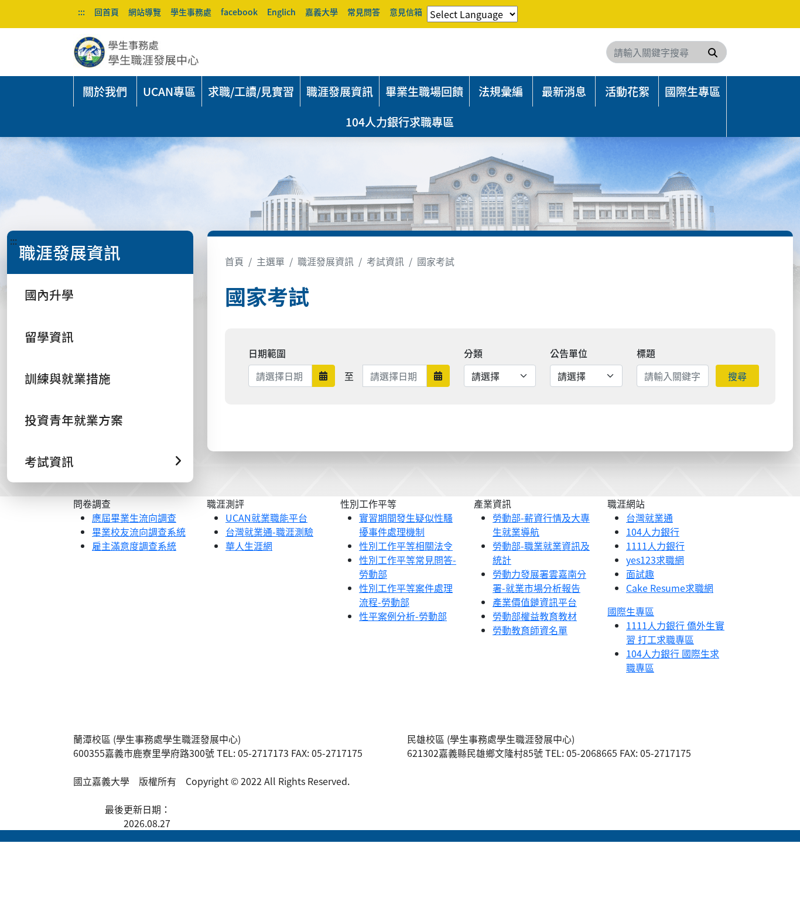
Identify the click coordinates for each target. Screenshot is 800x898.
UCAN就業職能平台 (266, 517)
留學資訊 (49, 336)
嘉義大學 (321, 12)
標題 (646, 353)
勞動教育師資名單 (530, 630)
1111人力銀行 (655, 546)
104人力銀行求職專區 (400, 122)
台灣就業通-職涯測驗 (269, 532)
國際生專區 (692, 91)
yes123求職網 (655, 560)
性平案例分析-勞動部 (403, 616)
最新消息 (564, 91)
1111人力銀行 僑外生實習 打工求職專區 (675, 632)
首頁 (234, 261)
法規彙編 (500, 91)
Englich (281, 12)
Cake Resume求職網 (669, 588)
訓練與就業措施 (68, 378)
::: (81, 12)
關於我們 (105, 91)
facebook (239, 12)
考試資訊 (385, 261)
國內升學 (49, 294)
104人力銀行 (652, 532)
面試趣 (640, 574)
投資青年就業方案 (74, 420)
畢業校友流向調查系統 (139, 532)
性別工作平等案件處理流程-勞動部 (406, 595)
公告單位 (568, 353)
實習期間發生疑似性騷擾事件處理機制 (406, 524)
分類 (473, 353)
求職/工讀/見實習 (251, 91)
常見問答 (363, 12)
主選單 (271, 261)
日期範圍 (267, 353)
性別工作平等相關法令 (406, 546)
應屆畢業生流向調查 (134, 517)
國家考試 (435, 261)
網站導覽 (144, 12)
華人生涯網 (248, 546)
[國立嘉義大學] (136, 52)
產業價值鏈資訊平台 (535, 602)
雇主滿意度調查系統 (134, 546)
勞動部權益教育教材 (535, 616)
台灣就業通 (649, 517)
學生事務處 (190, 12)
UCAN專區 (169, 91)
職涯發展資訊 (339, 91)
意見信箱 (405, 12)
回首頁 (106, 12)
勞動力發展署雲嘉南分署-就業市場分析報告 (539, 581)
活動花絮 (627, 91)
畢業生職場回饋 (424, 91)
